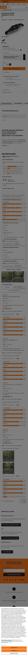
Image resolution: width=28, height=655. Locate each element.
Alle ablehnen (14, 650)
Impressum (3, 645)
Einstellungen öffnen (14, 653)
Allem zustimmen (14, 647)
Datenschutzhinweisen (6, 641)
